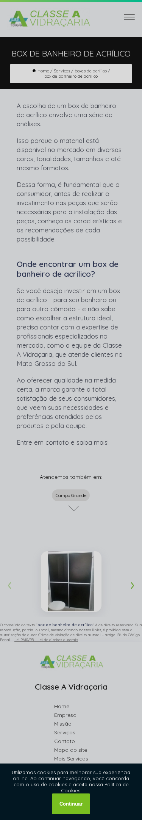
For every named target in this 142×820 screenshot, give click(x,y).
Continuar (71, 804)
